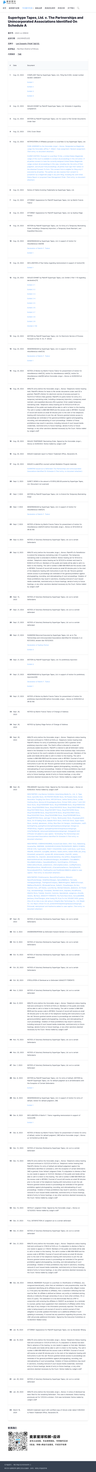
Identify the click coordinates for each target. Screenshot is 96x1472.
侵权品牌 (38, 8)
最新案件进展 (14, 8)
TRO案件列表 (27, 8)
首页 (4, 8)
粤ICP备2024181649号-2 (22, 1465)
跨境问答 (61, 8)
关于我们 (71, 8)
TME (19, 54)
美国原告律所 (50, 8)
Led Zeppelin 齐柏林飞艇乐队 (28, 43)
